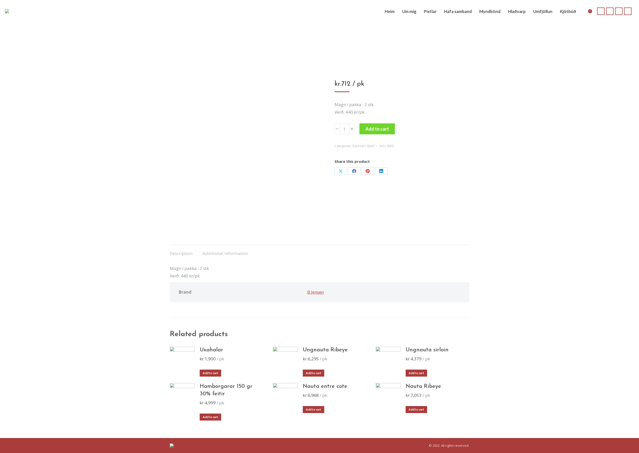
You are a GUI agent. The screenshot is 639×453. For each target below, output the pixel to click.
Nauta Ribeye (423, 386)
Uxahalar (211, 350)
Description (181, 253)
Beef (370, 146)
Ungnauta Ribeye (325, 350)
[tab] (181, 251)
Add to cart (377, 129)
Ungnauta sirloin (427, 350)
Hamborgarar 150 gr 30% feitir (226, 390)
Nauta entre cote (325, 386)
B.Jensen (359, 146)
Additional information (225, 253)
